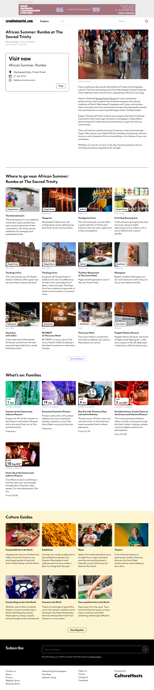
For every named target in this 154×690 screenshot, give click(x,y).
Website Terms (13, 680)
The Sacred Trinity (22, 72)
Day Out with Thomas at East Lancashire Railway (92, 413)
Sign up (145, 649)
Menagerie (120, 272)
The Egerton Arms (87, 218)
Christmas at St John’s (11, 334)
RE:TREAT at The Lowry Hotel (51, 334)
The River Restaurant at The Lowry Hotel (88, 274)
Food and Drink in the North (19, 549)
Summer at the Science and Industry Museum (19, 413)
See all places (77, 358)
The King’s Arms (13, 272)
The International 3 (15, 215)
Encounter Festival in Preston (56, 411)
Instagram (83, 677)
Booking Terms (13, 684)
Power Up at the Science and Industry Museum (20, 474)
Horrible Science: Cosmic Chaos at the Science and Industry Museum (131, 413)
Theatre (118, 549)
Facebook (83, 680)
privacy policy (95, 657)
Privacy (9, 677)
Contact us (11, 671)
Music (81, 549)
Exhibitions (47, 549)
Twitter (81, 674)
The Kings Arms (49, 272)
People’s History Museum (127, 332)
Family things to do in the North (21, 602)
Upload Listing (49, 677)
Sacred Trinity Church (105, 98)
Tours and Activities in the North (93, 602)
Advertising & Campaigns (54, 671)
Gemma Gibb (12, 41)
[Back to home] (19, 22)
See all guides (77, 629)
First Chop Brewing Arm (126, 218)
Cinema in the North (51, 602)
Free (61, 85)
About (9, 674)
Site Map (46, 674)
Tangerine (47, 218)
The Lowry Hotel (86, 332)
